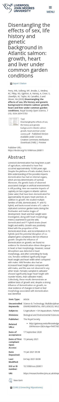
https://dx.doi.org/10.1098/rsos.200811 (26, 150)
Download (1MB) (28, 142)
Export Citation (19, 83)
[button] (10, 380)
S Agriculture (29, 310)
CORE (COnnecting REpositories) (27, 387)
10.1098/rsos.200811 (33, 366)
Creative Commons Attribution (34, 139)
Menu (51, 12)
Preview (42, 142)
